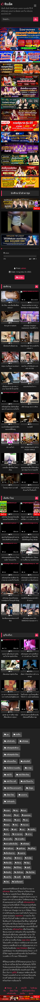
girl (17, 815)
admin (23, 268)
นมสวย (22, 853)
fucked (8, 815)
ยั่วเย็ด (29, 858)
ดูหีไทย (32, 848)
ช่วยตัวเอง (9, 848)
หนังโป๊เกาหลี (11, 781)
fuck (24, 810)
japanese (27, 815)
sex (26, 820)
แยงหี (18, 877)
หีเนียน (8, 867)
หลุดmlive (19, 916)
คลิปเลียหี (26, 761)
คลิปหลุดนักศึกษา (13, 748)
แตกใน (8, 877)
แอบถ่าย (24, 795)
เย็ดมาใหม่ (10, 795)
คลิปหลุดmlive (29, 902)
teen (7, 825)
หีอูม (27, 863)
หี (16, 988)
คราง (29, 834)
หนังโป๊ (9, 775)
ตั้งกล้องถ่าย (10, 853)
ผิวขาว (19, 858)
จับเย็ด (8, 4)
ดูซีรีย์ (14, 972)
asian (8, 810)
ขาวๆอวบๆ (18, 834)
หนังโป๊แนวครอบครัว (14, 788)
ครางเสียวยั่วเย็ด (11, 844)
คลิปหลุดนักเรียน (12, 754)
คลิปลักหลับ (11, 741)
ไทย (7, 882)
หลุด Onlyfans (21, 948)
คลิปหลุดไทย (18, 929)
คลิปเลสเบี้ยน (11, 761)
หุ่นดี (28, 867)
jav (8, 734)
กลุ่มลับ (32, 829)
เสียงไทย (31, 872)
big (16, 810)
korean (8, 820)
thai (16, 825)
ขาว (7, 834)
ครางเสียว (20, 839)
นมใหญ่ (8, 858)
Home (9, 988)
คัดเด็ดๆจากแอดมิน (13, 768)
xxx (23, 829)
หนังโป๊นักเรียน (24, 775)
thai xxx (25, 825)
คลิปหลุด (25, 741)
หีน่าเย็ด (8, 863)
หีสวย (19, 863)
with (15, 829)
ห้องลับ (8, 872)
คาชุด (21, 277)
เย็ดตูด (31, 788)
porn (18, 820)
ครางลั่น (9, 839)
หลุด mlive (26, 940)
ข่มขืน (18, 734)
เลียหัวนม (19, 872)
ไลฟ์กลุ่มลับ (11, 801)
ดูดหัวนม (22, 848)
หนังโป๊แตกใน (28, 781)
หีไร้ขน (18, 867)
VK (7, 829)
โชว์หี (28, 877)
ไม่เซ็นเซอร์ (18, 882)
